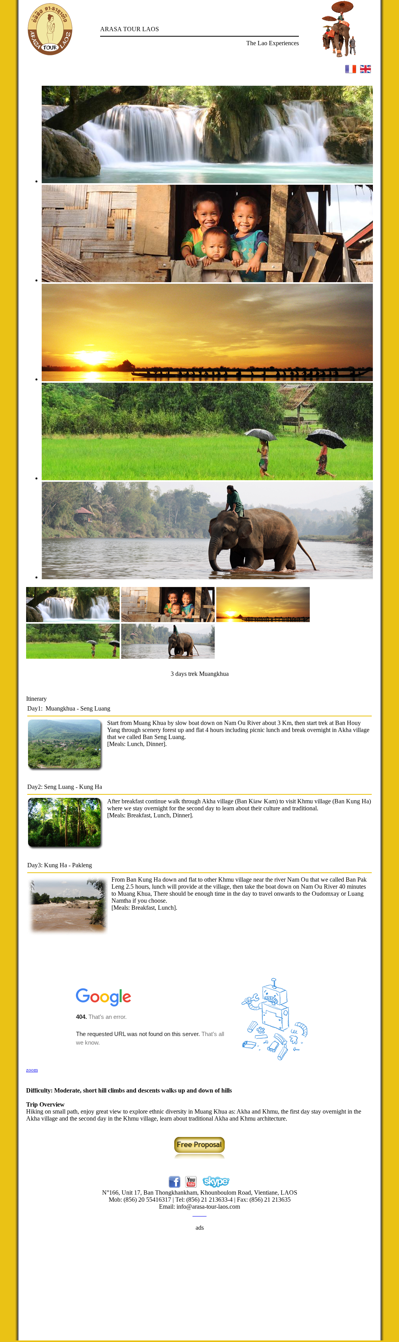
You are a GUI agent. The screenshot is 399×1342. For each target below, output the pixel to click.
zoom (32, 1070)
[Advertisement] (199, 1285)
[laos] (73, 620)
